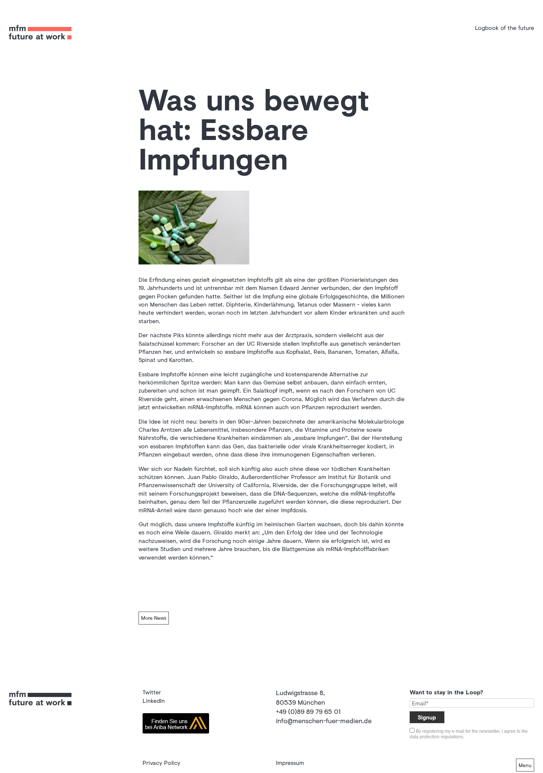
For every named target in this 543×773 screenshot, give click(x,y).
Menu (525, 765)
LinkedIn (154, 700)
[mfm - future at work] (40, 44)
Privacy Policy (161, 762)
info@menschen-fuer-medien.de (324, 720)
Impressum (290, 762)
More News (153, 618)
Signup (427, 717)
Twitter (152, 692)
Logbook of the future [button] (504, 28)
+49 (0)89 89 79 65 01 (308, 711)
